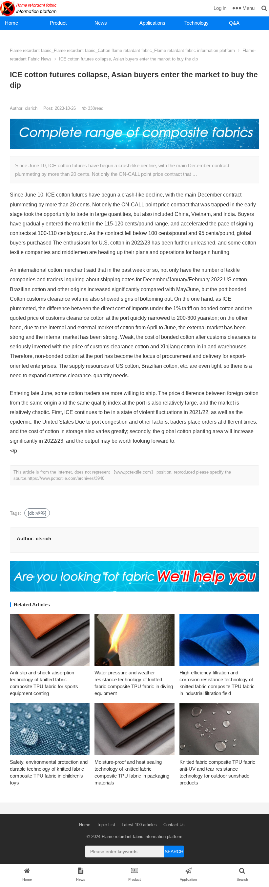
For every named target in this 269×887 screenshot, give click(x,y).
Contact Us (174, 824)
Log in (220, 8)
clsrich (32, 108)
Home (11, 23)
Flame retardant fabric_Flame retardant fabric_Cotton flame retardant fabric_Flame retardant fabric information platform (122, 50)
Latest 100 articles (139, 824)
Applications (152, 23)
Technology (196, 23)
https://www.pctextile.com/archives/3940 (66, 478)
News (100, 23)
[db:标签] (37, 513)
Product (58, 23)
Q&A (234, 23)
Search (174, 851)
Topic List (106, 824)
